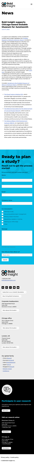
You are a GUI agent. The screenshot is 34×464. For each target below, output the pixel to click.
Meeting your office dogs (11, 221)
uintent (11, 360)
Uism (8, 364)
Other (5, 224)
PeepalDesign (11, 362)
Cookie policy (14, 457)
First (3, 177)
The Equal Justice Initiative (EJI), (13, 94)
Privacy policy (5, 457)
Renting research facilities (11, 216)
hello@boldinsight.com (9, 280)
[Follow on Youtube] (18, 287)
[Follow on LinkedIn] (3, 287)
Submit (5, 260)
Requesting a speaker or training (13, 219)
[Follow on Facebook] (10, 287)
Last (3, 183)
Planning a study (9, 211)
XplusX (9, 358)
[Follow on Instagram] (6, 287)
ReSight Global (7, 369)
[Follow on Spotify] (14, 287)
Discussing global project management (15, 214)
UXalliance (6, 371)
